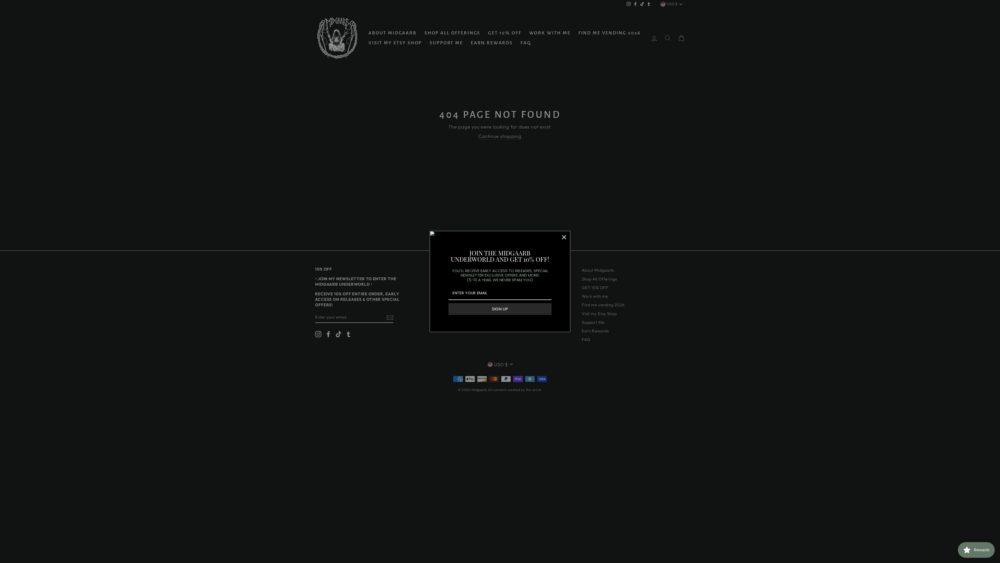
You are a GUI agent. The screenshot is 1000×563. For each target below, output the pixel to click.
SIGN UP (500, 309)
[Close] (564, 237)
